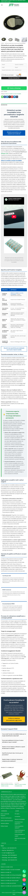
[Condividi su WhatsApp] (2, 97)
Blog (14, 890)
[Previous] (3, 23)
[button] (2, 5)
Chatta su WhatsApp (15, 88)
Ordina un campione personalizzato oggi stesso (14, 719)
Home (2, 43)
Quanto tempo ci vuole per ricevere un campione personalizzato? (12, 760)
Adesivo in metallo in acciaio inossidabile (15, 43)
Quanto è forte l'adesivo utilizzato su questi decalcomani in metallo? (13, 747)
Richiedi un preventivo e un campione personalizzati (14, 133)
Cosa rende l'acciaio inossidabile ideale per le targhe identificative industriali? (14, 734)
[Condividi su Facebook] (5, 97)
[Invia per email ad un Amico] (9, 97)
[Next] (25, 23)
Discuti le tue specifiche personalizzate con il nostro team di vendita (14, 348)
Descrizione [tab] (4, 104)
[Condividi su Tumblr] (17, 97)
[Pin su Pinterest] (12, 97)
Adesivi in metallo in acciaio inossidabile (11, 160)
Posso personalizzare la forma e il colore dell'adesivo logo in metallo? (12, 741)
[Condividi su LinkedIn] (14, 97)
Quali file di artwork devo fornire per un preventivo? (12, 753)
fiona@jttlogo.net (10, 852)
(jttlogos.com (4, 153)
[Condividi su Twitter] (7, 97)
